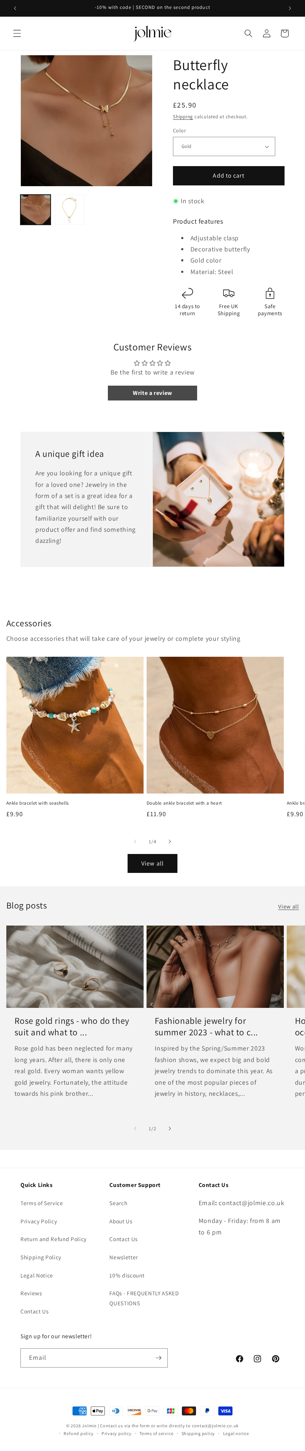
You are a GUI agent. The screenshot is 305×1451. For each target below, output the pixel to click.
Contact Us (34, 1311)
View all (152, 863)
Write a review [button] (152, 393)
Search (118, 1203)
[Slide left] (135, 842)
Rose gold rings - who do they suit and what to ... (72, 1026)
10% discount (126, 1275)
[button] (17, 33)
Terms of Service (41, 1203)
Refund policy (78, 1433)
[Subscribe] (158, 1358)
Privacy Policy (38, 1221)
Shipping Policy (40, 1257)
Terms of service (156, 1433)
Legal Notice (36, 1275)
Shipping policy (198, 1433)
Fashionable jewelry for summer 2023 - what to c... (207, 1026)
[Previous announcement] (15, 8)
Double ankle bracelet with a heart (184, 803)
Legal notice (236, 1433)
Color (179, 130)
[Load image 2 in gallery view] (70, 210)
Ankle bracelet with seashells (37, 803)
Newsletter (123, 1257)
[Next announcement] (290, 8)
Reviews (31, 1293)
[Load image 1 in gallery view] (35, 210)
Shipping (183, 116)
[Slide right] (169, 842)
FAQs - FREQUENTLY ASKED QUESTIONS (144, 1298)
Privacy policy (117, 1433)
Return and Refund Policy (53, 1239)
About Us (120, 1221)
